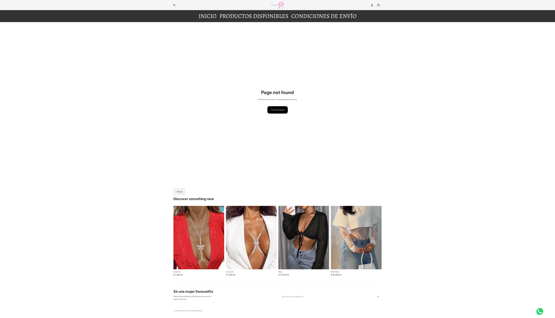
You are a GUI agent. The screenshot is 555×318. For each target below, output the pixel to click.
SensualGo (182, 310)
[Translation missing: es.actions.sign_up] (377, 296)
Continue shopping (277, 110)
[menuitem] (208, 16)
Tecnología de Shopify (194, 310)
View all (179, 192)
